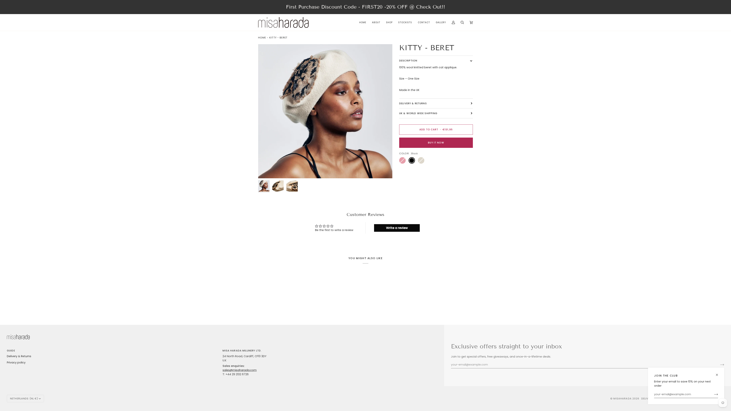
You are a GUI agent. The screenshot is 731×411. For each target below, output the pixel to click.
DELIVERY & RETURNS (413, 103)
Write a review (397, 228)
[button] (389, 22)
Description (408, 60)
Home (262, 37)
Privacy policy (16, 362)
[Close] (718, 373)
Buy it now (436, 142)
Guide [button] (11, 350)
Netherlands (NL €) (24, 398)
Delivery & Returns (19, 356)
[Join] (713, 394)
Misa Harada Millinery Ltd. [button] (242, 350)
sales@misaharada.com (240, 370)
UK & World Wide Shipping (418, 113)
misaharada (622, 398)
